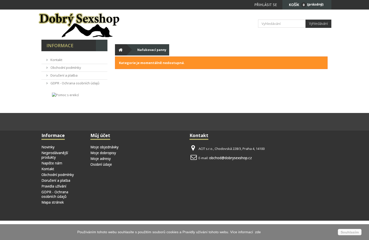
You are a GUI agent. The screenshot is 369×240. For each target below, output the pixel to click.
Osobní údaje (101, 164)
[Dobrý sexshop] (87, 24)
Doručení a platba (64, 75)
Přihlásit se (265, 4)
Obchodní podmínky (65, 67)
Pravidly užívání (195, 232)
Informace (60, 45)
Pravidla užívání (53, 186)
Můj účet (100, 135)
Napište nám (51, 163)
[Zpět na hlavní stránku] (120, 49)
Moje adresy (100, 158)
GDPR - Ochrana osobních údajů (74, 83)
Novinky (47, 147)
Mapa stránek (52, 202)
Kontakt (56, 59)
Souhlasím (350, 232)
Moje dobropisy (103, 152)
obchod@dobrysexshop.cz (230, 157)
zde (257, 232)
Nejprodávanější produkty (54, 155)
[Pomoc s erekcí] (65, 94)
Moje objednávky (104, 147)
